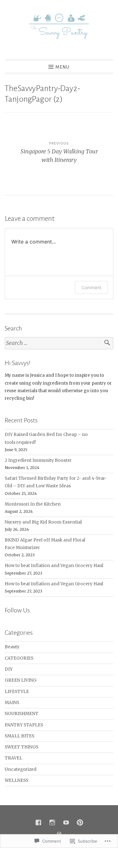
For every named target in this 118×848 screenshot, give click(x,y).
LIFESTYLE (17, 691)
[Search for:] (59, 343)
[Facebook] (38, 822)
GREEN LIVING (21, 680)
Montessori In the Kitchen (33, 504)
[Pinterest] (80, 822)
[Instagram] (52, 822)
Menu (62, 67)
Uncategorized (21, 769)
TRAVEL (13, 758)
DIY (9, 669)
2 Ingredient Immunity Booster (38, 460)
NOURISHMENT (21, 713)
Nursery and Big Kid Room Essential (43, 522)
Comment (91, 287)
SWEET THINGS (21, 747)
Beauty (12, 647)
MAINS (12, 702)
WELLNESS (16, 780)
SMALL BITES (19, 736)
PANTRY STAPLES (24, 725)
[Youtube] (66, 822)
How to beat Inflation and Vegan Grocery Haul (54, 565)
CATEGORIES (19, 658)
